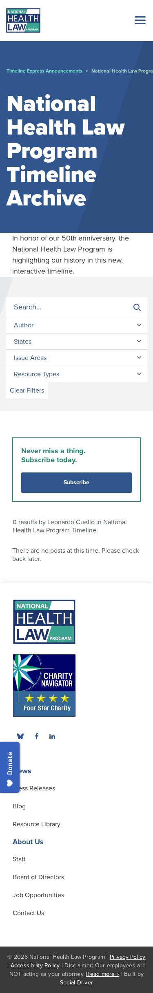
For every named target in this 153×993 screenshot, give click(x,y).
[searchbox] (76, 307)
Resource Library (36, 824)
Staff (19, 859)
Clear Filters (27, 390)
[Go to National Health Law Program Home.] (23, 20)
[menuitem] (36, 736)
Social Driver (76, 982)
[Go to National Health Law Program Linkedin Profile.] (52, 736)
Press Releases (34, 788)
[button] (139, 20)
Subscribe (76, 482)
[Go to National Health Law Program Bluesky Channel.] (20, 736)
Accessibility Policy (35, 965)
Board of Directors (38, 877)
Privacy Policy (128, 956)
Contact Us (28, 913)
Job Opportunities (38, 895)
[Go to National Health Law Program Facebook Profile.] (36, 736)
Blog (19, 806)
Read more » (102, 974)
